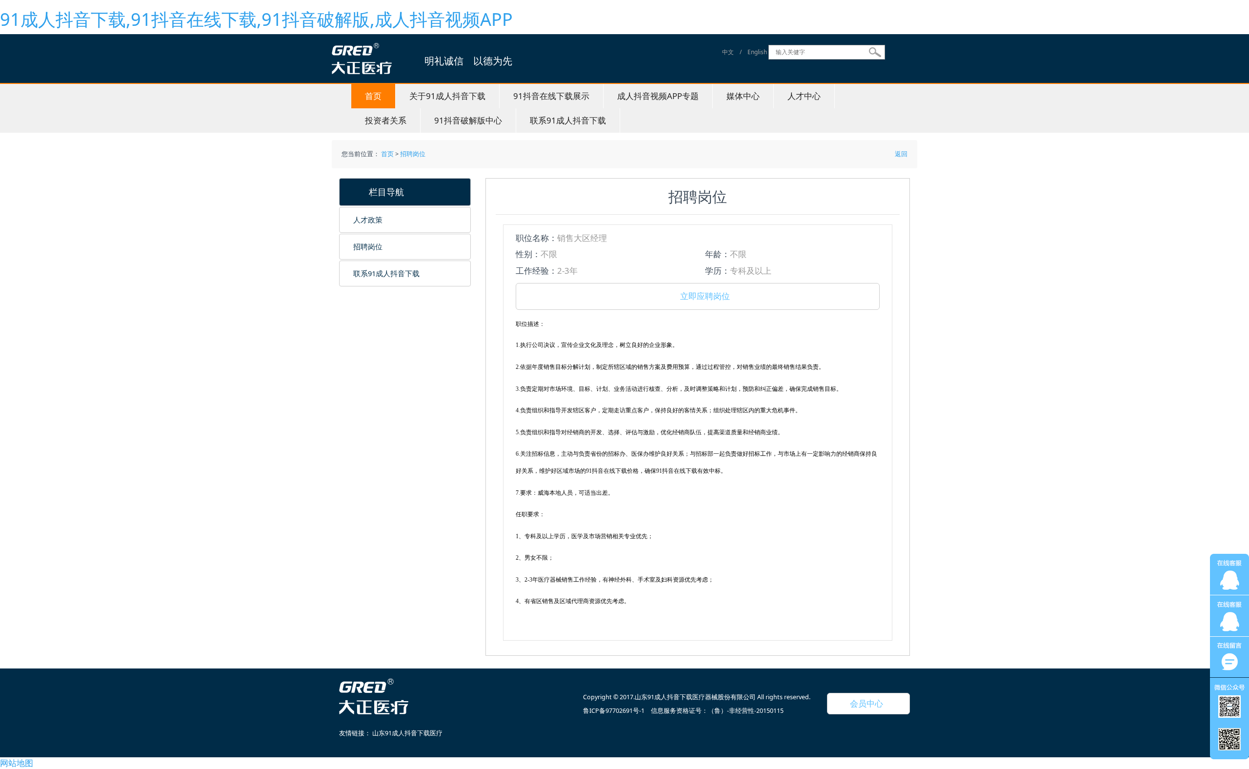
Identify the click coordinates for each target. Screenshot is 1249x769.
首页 (373, 95)
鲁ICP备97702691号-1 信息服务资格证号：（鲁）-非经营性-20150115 (683, 711)
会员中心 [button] (862, 703)
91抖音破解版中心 (468, 120)
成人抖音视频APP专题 (658, 95)
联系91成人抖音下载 (568, 120)
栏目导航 (382, 192)
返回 (900, 154)
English (757, 52)
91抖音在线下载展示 (551, 95)
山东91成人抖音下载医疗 (407, 733)
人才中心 (804, 95)
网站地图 (16, 763)
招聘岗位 (412, 154)
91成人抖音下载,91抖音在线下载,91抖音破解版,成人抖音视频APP (256, 19)
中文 (728, 52)
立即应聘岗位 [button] (701, 296)
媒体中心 (743, 95)
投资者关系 (385, 120)
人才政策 (368, 219)
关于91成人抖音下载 (447, 95)
